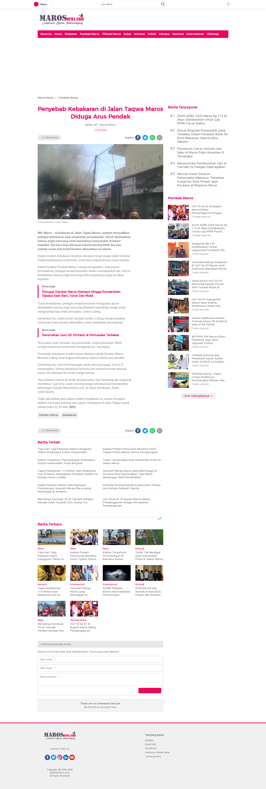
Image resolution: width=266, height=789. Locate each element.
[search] (163, 4)
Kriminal (139, 34)
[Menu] (37, 4)
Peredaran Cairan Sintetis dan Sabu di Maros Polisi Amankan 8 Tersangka (200, 152)
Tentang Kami (153, 756)
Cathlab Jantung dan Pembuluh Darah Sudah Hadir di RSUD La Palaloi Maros (208, 360)
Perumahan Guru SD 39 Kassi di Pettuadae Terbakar (80, 335)
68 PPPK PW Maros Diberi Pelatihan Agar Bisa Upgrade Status (208, 340)
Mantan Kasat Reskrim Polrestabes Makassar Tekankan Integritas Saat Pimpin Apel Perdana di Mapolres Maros (200, 179)
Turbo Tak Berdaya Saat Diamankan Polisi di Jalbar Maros (132, 461)
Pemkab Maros (89, 34)
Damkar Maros (48, 415)
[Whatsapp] (152, 137)
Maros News (46, 97)
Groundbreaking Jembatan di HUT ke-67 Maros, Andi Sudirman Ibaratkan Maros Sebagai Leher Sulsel (209, 267)
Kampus (164, 34)
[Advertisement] (133, 66)
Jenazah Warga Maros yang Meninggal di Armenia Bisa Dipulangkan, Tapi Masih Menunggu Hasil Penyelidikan (130, 474)
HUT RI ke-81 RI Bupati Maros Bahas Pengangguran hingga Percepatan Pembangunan (126, 502)
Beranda (46, 34)
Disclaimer (151, 748)
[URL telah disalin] (159, 137)
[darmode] (229, 3)
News (58, 34)
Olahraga (213, 34)
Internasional (195, 34)
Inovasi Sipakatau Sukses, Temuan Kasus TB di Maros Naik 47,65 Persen (209, 321)
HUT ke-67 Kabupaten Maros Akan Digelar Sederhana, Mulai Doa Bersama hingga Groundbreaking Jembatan (209, 306)
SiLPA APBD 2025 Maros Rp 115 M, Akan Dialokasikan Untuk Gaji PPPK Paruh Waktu (202, 119)
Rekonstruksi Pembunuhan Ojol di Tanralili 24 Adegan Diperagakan (201, 165)
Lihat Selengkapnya (197, 395)
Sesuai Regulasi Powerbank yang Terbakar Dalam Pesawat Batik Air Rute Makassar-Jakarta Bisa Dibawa (202, 136)
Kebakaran (69, 415)
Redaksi (149, 740)
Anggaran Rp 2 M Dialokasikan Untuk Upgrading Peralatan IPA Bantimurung (208, 248)
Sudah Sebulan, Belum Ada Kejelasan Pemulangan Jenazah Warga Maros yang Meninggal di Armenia (64, 488)
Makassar (71, 34)
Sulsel (127, 34)
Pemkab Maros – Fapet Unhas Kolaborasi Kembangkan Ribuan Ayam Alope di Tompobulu (209, 378)
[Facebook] (138, 137)
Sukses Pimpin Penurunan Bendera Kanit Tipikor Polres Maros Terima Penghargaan (130, 450)
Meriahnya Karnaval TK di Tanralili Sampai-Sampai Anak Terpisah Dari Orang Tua (66, 501)
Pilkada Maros (111, 34)
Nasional (178, 34)
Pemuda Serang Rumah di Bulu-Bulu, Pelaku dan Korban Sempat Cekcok (132, 486)
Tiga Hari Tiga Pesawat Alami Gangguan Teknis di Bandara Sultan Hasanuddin (64, 450)
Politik (152, 34)
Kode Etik (150, 744)
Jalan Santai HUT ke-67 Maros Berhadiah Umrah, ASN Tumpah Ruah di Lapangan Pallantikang (208, 285)
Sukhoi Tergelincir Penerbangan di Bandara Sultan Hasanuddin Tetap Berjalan (66, 461)
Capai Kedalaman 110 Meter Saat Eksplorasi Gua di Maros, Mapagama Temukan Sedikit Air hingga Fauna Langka (68, 474)
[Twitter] (145, 137)
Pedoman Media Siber (157, 752)
